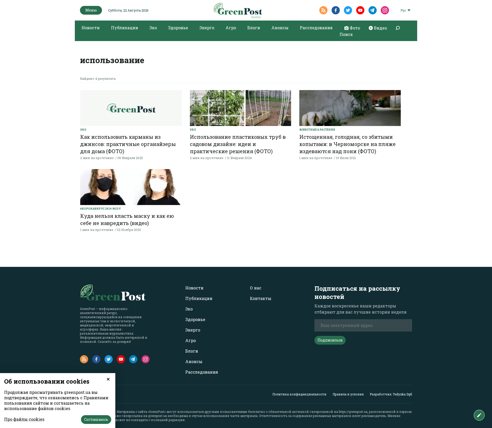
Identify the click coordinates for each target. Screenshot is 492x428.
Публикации (124, 27)
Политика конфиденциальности (299, 394)
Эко (153, 27)
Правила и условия (348, 394)
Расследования (316, 27)
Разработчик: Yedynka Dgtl (391, 394)
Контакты (260, 298)
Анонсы (280, 27)
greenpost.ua (157, 416)
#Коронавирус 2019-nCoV (100, 208)
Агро (230, 27)
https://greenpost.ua (353, 412)
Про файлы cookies (24, 419)
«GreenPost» (157, 412)
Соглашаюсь (96, 419)
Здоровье (178, 27)
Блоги (253, 27)
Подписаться (330, 340)
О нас (255, 287)
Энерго (206, 27)
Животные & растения (317, 129)
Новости (90, 27)
